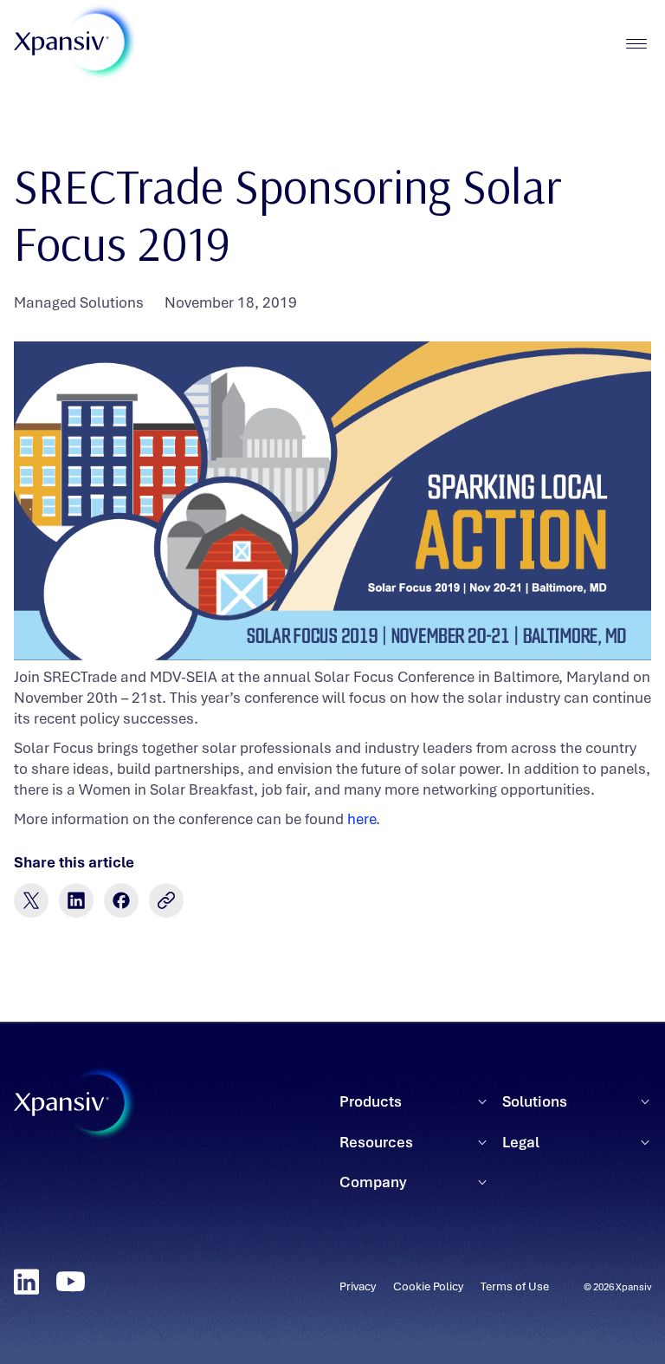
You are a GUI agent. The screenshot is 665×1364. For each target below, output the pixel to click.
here (361, 818)
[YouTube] (70, 1282)
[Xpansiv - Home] (61, 43)
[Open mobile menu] (636, 44)
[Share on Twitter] (31, 900)
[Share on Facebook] (121, 900)
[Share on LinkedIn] (76, 900)
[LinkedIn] (26, 1282)
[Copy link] (166, 900)
